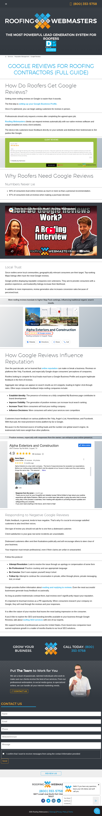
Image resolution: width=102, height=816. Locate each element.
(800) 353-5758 (84, 4)
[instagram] (54, 801)
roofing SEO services (33, 620)
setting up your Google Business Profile (38, 104)
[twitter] (48, 801)
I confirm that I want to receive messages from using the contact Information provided (43, 754)
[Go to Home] (5, 56)
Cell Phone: (67, 801)
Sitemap (52, 812)
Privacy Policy (62, 812)
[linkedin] (59, 801)
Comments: (67, 803)
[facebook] (43, 801)
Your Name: (67, 798)
